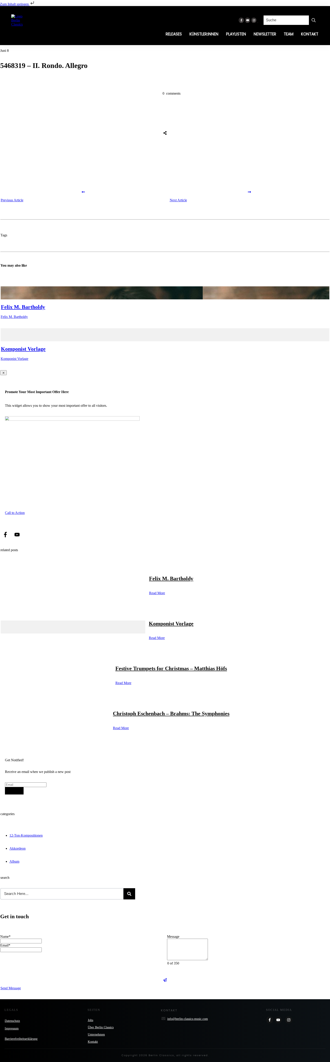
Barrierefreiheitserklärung (21, 1038)
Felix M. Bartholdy (23, 307)
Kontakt (93, 1041)
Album (14, 861)
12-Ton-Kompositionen (26, 835)
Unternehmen (96, 1034)
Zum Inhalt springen (15, 4)
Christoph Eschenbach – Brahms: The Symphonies (171, 713)
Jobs (90, 1020)
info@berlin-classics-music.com (187, 1019)
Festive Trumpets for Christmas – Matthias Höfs (171, 668)
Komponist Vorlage (23, 349)
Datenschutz (12, 1021)
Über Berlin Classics (101, 1027)
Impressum (12, 1028)
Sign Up (14, 791)
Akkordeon (17, 848)
